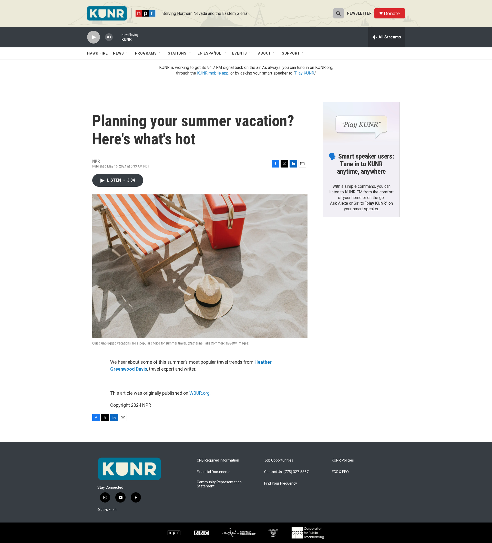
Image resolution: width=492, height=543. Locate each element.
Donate (392, 13)
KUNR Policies (343, 460)
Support (291, 53)
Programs (146, 53)
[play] (93, 37)
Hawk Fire (97, 53)
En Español (209, 53)
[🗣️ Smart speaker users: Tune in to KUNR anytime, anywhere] (361, 123)
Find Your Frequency (280, 483)
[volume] (109, 37)
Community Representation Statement (219, 484)
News (118, 53)
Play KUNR (304, 73)
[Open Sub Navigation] (128, 53)
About (264, 53)
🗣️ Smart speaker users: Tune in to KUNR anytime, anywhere (361, 163)
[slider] (117, 37)
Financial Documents (213, 472)
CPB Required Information (218, 460)
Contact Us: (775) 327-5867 (286, 472)
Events (239, 53)
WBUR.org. (200, 393)
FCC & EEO (340, 472)
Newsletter (359, 13)
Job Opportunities (278, 460)
